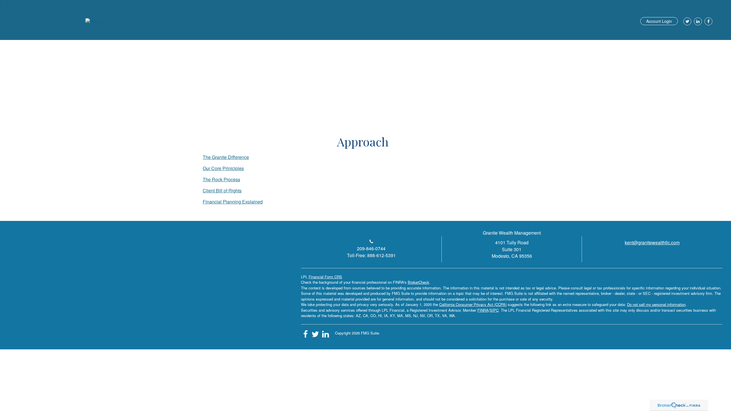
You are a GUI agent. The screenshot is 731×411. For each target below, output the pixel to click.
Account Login (659, 21)
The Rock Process (221, 179)
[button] (511, 41)
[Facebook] (707, 21)
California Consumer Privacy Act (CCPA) (473, 304)
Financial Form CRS (325, 276)
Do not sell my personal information (656, 304)
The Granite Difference (226, 157)
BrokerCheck (418, 282)
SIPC (494, 310)
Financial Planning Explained (233, 201)
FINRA (483, 310)
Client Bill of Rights (222, 190)
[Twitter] (686, 21)
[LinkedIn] (697, 21)
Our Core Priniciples (223, 168)
